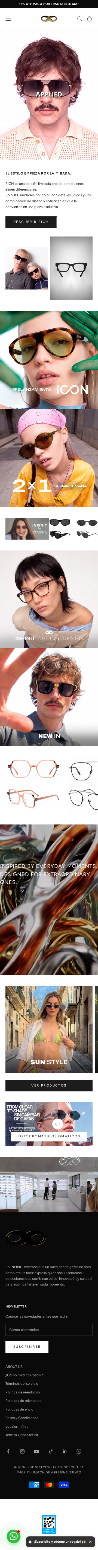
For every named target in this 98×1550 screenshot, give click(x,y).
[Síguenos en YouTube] (36, 1451)
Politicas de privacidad (23, 1401)
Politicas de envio (19, 1409)
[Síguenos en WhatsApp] (79, 1451)
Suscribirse (27, 1347)
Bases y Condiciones (21, 1418)
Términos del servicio (21, 1383)
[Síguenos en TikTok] (50, 1451)
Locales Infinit (16, 1426)
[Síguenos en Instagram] (22, 1451)
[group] (49, 94)
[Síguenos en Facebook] (8, 1451)
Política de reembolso (22, 1392)
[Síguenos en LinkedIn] (65, 1451)
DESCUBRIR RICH (31, 222)
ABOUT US (14, 1367)
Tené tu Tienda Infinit (21, 1435)
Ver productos (48, 1085)
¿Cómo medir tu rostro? (24, 1375)
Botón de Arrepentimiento (57, 1472)
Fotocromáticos (37, 1136)
